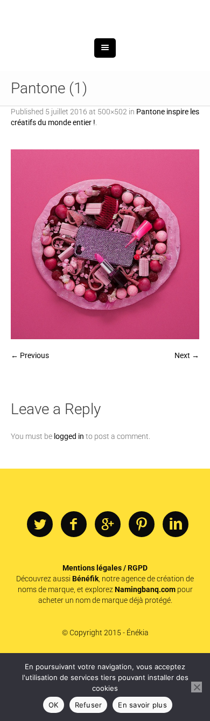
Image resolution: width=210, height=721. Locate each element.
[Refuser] (196, 687)
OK (53, 705)
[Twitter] (39, 580)
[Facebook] (73, 580)
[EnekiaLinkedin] (175, 580)
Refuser (88, 705)
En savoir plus (142, 705)
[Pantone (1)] (105, 300)
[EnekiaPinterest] (141, 580)
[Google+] (107, 580)
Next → (186, 411)
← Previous (30, 411)
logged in (69, 491)
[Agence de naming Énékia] (105, 41)
